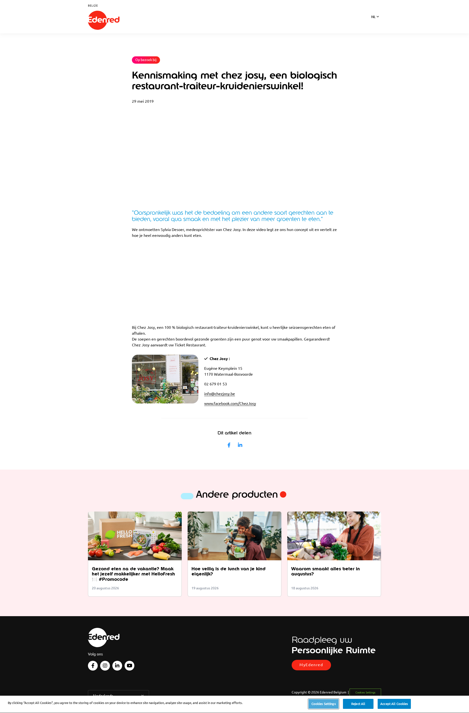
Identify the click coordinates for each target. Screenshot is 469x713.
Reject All (358, 703)
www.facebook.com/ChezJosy (230, 403)
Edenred (104, 20)
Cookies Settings (323, 703)
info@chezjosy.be (219, 394)
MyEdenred (311, 665)
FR (373, 23)
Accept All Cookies (394, 703)
